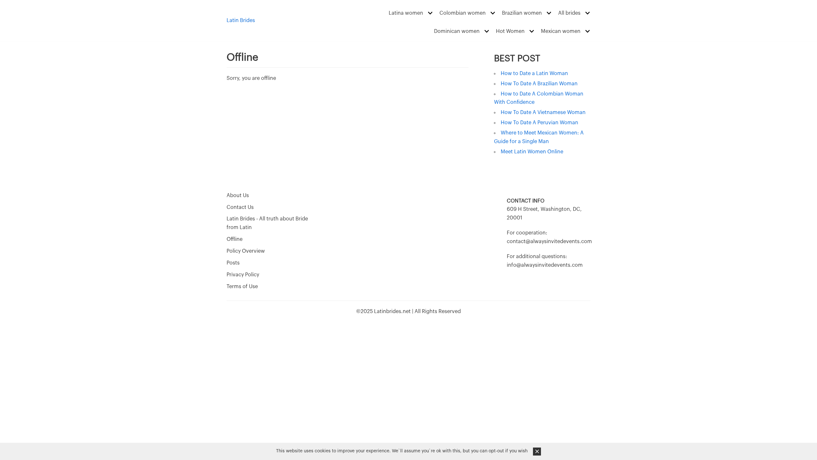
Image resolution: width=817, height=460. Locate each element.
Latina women (406, 13)
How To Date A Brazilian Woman (539, 83)
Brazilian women (522, 13)
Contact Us (240, 207)
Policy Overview (246, 251)
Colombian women (462, 13)
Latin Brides (241, 20)
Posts (233, 262)
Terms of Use (242, 286)
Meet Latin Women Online (532, 151)
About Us (238, 195)
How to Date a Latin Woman (534, 73)
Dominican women (457, 31)
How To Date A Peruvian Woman (539, 122)
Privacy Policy (243, 274)
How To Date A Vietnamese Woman (543, 112)
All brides (569, 13)
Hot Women (510, 31)
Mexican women (561, 31)
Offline (235, 239)
